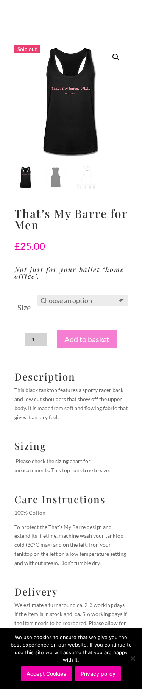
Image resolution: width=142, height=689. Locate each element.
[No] (132, 658)
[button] (116, 57)
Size (24, 307)
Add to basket (86, 339)
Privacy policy (98, 673)
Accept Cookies (46, 673)
